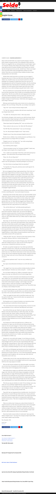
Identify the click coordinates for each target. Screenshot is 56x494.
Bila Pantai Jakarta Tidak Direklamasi (9, 462)
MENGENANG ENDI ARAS (7, 439)
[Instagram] (1, 11)
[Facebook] (1, 7)
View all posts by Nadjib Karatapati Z (9, 438)
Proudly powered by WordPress (7, 493)
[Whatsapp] (1, 14)
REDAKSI (35, 10)
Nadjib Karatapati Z (11, 16)
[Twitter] (1, 9)
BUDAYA (13, 10)
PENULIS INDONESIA (28, 10)
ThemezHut (24, 493)
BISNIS (8, 10)
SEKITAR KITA (19, 10)
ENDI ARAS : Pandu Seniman (7, 440)
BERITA (4, 10)
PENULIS (3, 423)
